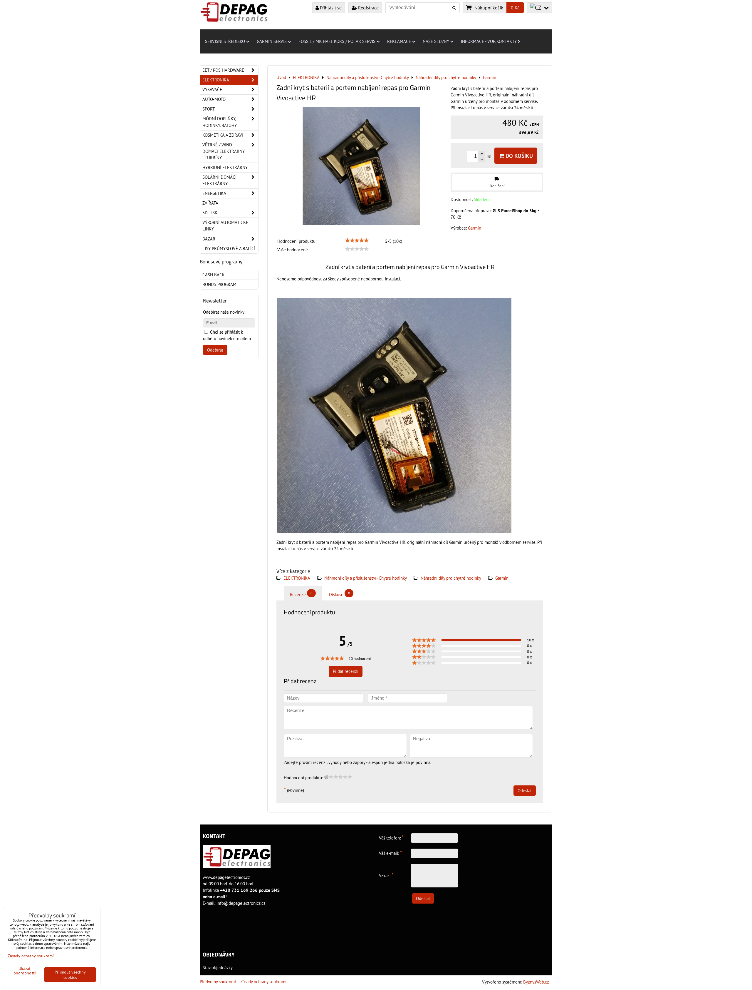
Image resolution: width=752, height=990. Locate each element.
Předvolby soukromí (218, 981)
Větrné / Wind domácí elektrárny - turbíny (223, 151)
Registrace (368, 8)
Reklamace (399, 41)
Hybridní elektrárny (225, 167)
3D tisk (209, 212)
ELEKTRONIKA (296, 578)
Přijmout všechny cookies (70, 974)
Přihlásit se (330, 8)
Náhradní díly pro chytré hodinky (451, 578)
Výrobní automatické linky (225, 226)
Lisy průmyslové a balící (228, 248)
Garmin (501, 578)
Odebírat (215, 350)
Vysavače (212, 89)
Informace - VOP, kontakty (489, 41)
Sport (208, 109)
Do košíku (518, 155)
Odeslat (525, 790)
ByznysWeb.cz (536, 982)
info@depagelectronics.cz (241, 903)
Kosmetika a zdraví (222, 135)
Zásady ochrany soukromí (263, 981)
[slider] (357, 240)
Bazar (208, 239)
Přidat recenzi (345, 671)
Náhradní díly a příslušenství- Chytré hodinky (366, 578)
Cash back (213, 274)
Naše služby (436, 41)
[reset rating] (326, 777)
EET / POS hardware (223, 70)
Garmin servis (272, 41)
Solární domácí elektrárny (219, 180)
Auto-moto (214, 99)
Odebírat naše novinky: (224, 312)
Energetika (214, 193)
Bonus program (219, 284)
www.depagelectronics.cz (226, 877)
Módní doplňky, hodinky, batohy (219, 122)
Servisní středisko (225, 41)
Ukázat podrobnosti (25, 970)
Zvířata (210, 203)
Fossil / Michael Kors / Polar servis (336, 41)
